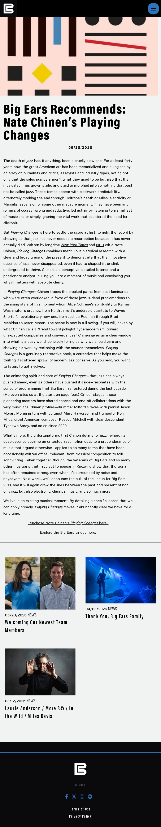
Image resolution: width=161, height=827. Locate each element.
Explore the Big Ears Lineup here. (68, 532)
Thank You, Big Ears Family (115, 616)
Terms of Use (80, 809)
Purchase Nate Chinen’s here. (68, 522)
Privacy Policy (80, 816)
